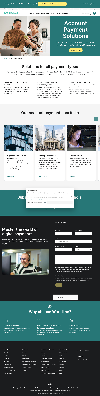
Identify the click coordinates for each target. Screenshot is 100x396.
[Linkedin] (78, 359)
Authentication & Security (48, 364)
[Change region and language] (90, 351)
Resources (65, 13)
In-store (24, 353)
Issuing (43, 353)
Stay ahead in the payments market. (15, 83)
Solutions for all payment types (50, 66)
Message (58, 254)
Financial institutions (42, 13)
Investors (41, 9)
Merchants (31, 13)
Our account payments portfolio (50, 113)
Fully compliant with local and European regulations (49, 327)
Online (24, 356)
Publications (62, 361)
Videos (61, 370)
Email (57, 238)
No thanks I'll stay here (87, 4)
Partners (19, 9)
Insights (61, 358)
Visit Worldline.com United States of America (52, 4)
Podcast (61, 364)
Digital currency (45, 370)
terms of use (68, 278)
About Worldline (71, 9)
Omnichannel (26, 358)
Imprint (58, 388)
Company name (60, 246)
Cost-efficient (75, 326)
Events (61, 373)
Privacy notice (17, 388)
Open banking (45, 361)
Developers (33, 9)
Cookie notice (39, 388)
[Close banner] (95, 4)
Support (89, 9)
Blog (60, 356)
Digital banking (45, 367)
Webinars (62, 367)
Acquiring (43, 356)
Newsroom (81, 9)
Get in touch (85, 13)
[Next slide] (96, 119)
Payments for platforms (29, 364)
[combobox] (83, 249)
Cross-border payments (29, 361)
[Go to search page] (94, 13)
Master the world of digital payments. (20, 231)
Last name (78, 230)
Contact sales (8, 373)
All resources (63, 353)
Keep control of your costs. (80, 82)
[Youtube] (83, 359)
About (6, 353)
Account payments (46, 358)
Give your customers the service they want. (47, 83)
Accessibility (50, 388)
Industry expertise (11, 326)
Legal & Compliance (9, 370)
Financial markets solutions (48, 373)
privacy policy (86, 280)
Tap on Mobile (26, 367)
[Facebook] (80, 359)
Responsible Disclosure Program (73, 388)
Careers (26, 9)
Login (94, 9)
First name (58, 230)
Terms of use (28, 388)
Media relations (8, 367)
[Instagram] (86, 359)
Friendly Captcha (74, 298)
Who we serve (55, 13)
